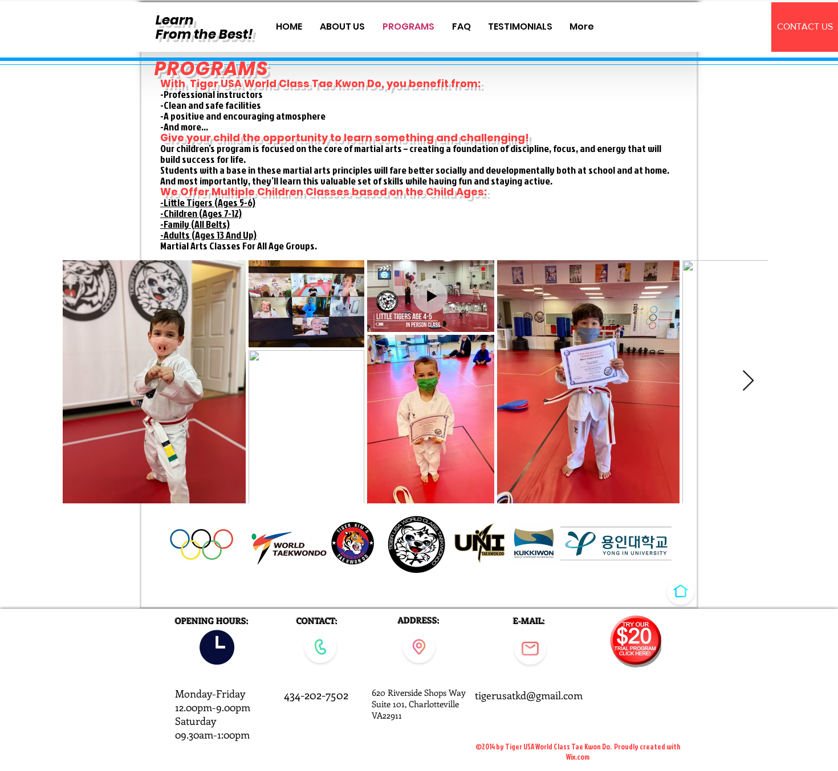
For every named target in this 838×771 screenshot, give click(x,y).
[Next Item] (748, 381)
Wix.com (577, 757)
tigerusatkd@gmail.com (529, 695)
